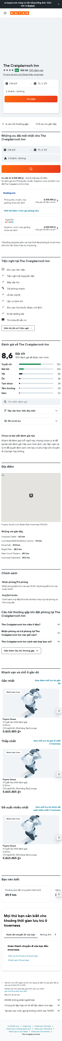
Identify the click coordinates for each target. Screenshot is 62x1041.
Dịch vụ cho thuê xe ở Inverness (23, 956)
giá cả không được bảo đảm (16, 991)
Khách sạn (27, 1026)
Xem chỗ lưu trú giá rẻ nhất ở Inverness (47, 742)
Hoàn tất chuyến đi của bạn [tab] (20, 934)
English (31, 5)
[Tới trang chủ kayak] (19, 13)
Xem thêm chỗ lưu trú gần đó (47, 682)
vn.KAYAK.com (13, 1026)
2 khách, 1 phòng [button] (15, 91)
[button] (58, 4)
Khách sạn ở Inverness (18, 960)
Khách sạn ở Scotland (43, 1029)
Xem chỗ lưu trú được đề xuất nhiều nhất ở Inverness (46, 808)
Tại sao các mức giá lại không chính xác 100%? (29, 1010)
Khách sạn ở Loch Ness (18, 1031)
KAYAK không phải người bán (20, 999)
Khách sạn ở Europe (43, 1026)
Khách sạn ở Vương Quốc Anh (18, 1029)
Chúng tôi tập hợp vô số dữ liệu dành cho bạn (29, 1005)
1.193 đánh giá (36, 70)
